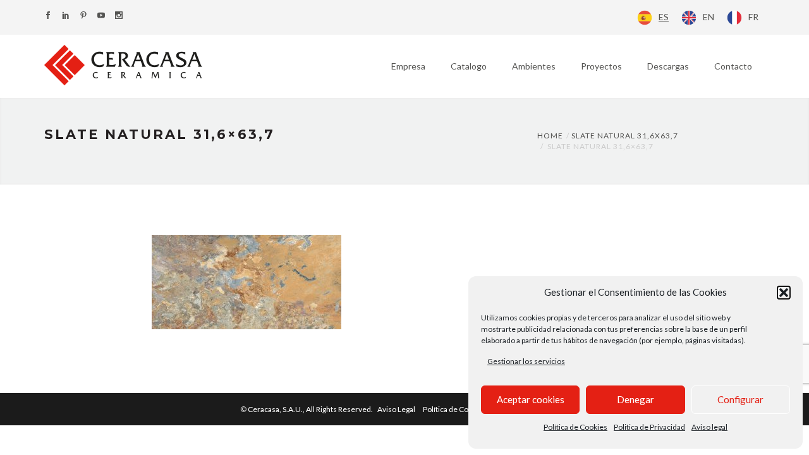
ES (664, 16)
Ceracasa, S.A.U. (311, 409)
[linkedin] (66, 16)
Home (550, 135)
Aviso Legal (396, 409)
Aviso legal (709, 427)
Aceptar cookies (530, 399)
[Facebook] (48, 16)
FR (753, 16)
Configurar (740, 399)
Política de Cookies (575, 427)
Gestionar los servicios (526, 361)
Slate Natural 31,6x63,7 (624, 135)
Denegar (635, 399)
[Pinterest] (83, 16)
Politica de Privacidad (649, 427)
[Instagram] (119, 16)
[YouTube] (101, 16)
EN (708, 16)
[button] (783, 292)
